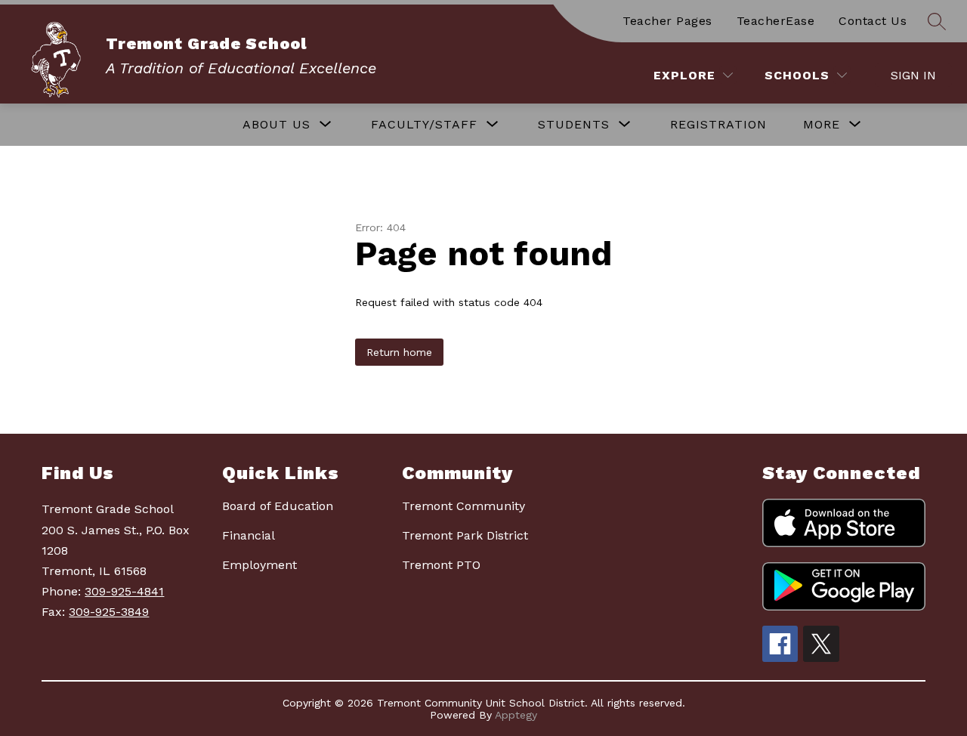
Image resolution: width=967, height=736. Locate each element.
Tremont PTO (441, 565)
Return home (399, 352)
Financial (248, 535)
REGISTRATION (718, 124)
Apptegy (516, 715)
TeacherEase (776, 21)
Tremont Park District (465, 535)
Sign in (913, 75)
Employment (259, 565)
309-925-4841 (124, 591)
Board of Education (277, 506)
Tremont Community (463, 506)
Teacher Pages (667, 21)
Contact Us (873, 21)
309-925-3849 (109, 612)
